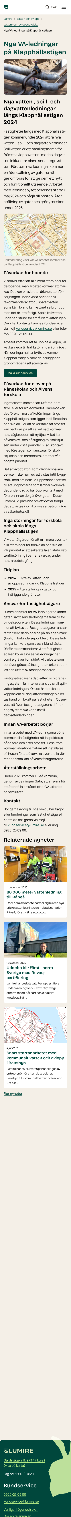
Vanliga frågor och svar (21, 1509)
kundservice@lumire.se (34, 328)
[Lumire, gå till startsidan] (6, 7)
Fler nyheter (13, 1093)
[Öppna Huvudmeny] (63, 7)
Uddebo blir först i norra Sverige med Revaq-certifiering (30, 972)
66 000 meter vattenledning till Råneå (34, 895)
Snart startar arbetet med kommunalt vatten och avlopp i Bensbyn (35, 1058)
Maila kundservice (20, 373)
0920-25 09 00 (15, 1494)
